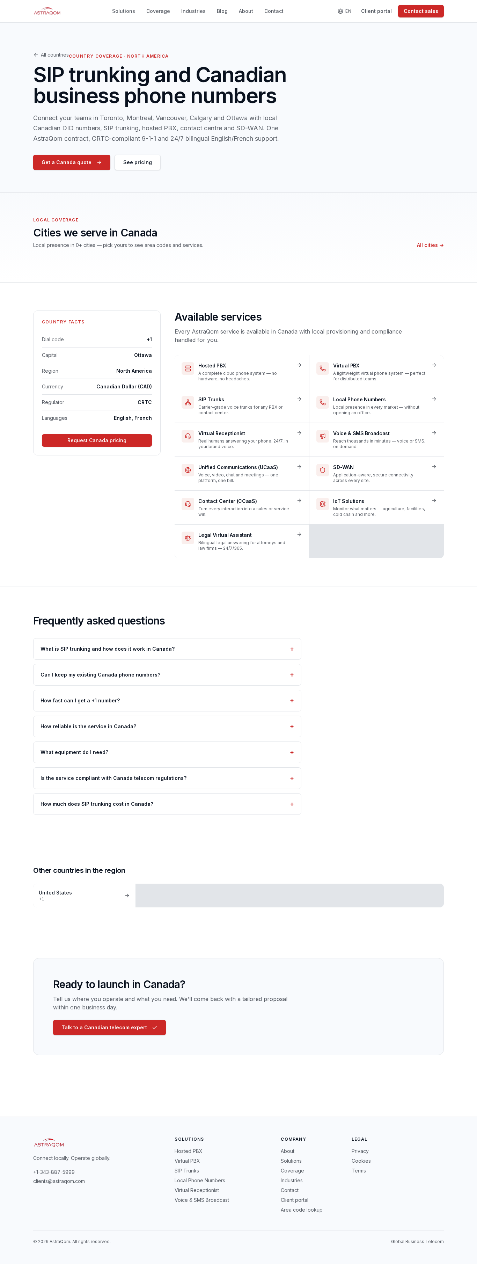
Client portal (376, 11)
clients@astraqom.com (59, 1181)
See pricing (137, 162)
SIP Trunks (187, 1171)
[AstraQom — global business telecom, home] (47, 11)
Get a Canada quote (66, 162)
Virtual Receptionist (197, 1190)
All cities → (430, 245)
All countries (55, 55)
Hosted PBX (189, 1151)
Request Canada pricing (96, 440)
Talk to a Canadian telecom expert (104, 1027)
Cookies (361, 1161)
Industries (193, 11)
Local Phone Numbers (200, 1180)
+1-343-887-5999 (54, 1172)
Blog (222, 11)
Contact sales (421, 11)
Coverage (158, 11)
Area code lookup (302, 1210)
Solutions (123, 11)
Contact (274, 11)
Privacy (360, 1151)
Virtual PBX (187, 1161)
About (246, 11)
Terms (359, 1171)
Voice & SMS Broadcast (202, 1200)
